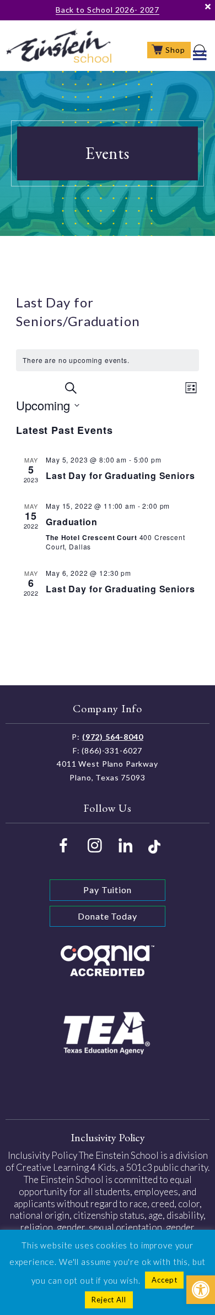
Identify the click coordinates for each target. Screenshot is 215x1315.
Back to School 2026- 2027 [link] (107, 9)
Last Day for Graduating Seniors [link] (120, 475)
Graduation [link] (72, 521)
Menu (199, 54)
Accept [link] (164, 1279)
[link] (200, 1289)
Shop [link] (175, 49)
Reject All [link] (109, 1299)
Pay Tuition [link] (107, 889)
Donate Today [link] (107, 916)
